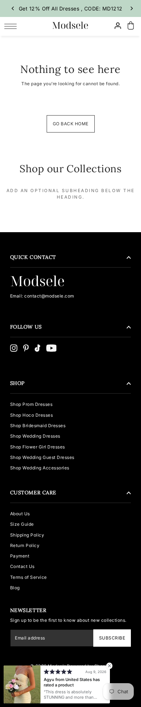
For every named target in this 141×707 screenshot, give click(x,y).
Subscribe (112, 638)
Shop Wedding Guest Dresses (42, 457)
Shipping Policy (27, 535)
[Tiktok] (37, 348)
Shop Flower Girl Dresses (37, 447)
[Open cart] (131, 26)
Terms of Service (28, 577)
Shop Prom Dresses (31, 404)
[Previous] (13, 8)
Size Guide (22, 524)
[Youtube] (51, 348)
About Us (20, 513)
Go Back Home (71, 123)
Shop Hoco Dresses (31, 415)
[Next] (131, 8)
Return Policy (25, 545)
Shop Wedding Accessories (39, 467)
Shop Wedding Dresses (35, 436)
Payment (20, 556)
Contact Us (22, 566)
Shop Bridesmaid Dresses (38, 425)
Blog (15, 587)
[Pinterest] (26, 348)
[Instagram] (13, 348)
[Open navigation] (12, 26)
